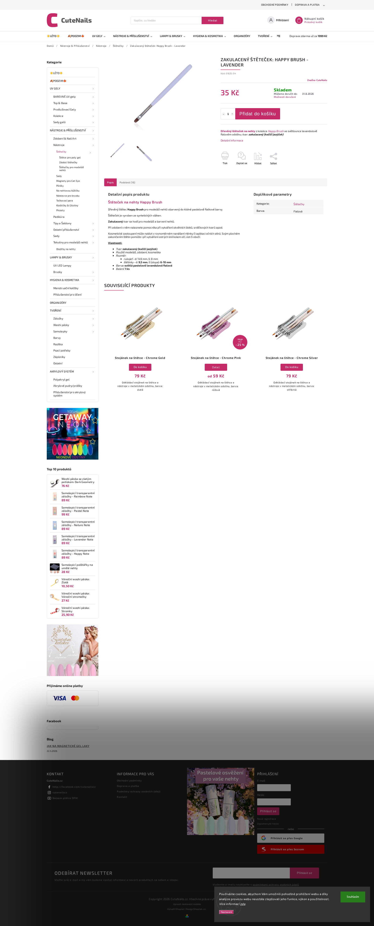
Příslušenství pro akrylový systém (69, 393)
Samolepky (60, 331)
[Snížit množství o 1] (223, 114)
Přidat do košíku (257, 113)
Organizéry (58, 302)
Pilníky (60, 185)
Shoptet (180, 909)
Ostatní (57, 363)
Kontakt (122, 796)
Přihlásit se (268, 811)
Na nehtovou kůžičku (67, 190)
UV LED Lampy (62, 265)
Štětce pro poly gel (70, 157)
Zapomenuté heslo (268, 823)
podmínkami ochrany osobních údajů (276, 884)
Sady (59, 175)
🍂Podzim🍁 (58, 80)
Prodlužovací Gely (64, 109)
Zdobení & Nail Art (64, 138)
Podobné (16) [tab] (127, 182)
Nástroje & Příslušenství (68, 130)
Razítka (58, 344)
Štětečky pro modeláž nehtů (71, 169)
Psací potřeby (61, 350)
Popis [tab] (110, 182)
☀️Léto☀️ (56, 73)
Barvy (57, 337)
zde (242, 904)
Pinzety (60, 210)
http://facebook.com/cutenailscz (74, 786)
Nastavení (226, 912)
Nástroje (58, 145)
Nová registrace (266, 818)
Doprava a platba (307, 4)
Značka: (317, 80)
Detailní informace (232, 140)
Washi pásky (61, 325)
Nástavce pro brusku (67, 195)
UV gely (55, 88)
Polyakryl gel (61, 379)
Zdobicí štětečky (68, 162)
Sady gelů (59, 122)
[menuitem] (55, 36)
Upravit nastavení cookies (187, 904)
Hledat (212, 20)
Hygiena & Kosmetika (64, 280)
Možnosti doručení (285, 96)
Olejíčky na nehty (66, 249)
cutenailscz (60, 792)
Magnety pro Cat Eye (68, 180)
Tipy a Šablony (62, 223)
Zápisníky (59, 356)
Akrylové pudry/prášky (67, 385)
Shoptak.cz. (200, 909)
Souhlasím (353, 897)
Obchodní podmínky (274, 4)
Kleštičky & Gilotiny (67, 205)
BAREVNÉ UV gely (64, 96)
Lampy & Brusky (61, 257)
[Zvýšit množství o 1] (232, 114)
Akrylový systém (62, 371)
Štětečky (61, 151)
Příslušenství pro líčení (67, 294)
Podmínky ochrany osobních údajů (139, 791)
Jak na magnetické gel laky (68, 746)
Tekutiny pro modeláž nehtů (70, 242)
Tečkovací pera (64, 200)
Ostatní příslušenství (66, 229)
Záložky (58, 318)
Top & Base (60, 103)
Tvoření (55, 310)
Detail (216, 367)
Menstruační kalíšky (65, 288)
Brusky (57, 272)
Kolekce (58, 115)
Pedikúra (58, 216)
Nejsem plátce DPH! (65, 798)
